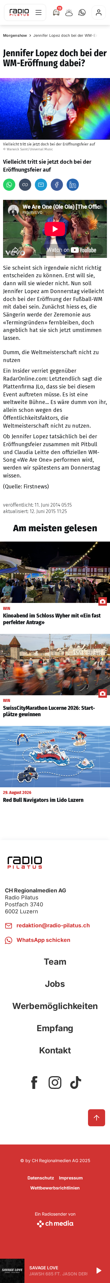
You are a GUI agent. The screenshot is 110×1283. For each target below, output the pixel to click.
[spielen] (98, 1271)
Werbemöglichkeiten (55, 1006)
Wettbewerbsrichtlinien (55, 1187)
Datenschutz (41, 1177)
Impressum (71, 1177)
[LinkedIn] (73, 185)
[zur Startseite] (19, 12)
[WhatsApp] (9, 185)
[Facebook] (57, 185)
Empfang (55, 1028)
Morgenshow (15, 35)
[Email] (41, 185)
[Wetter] (69, 12)
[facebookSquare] (34, 1082)
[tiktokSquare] (75, 1082)
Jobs (55, 984)
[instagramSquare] (55, 1082)
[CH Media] (55, 1223)
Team (55, 961)
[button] (81, 12)
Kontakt (55, 1050)
